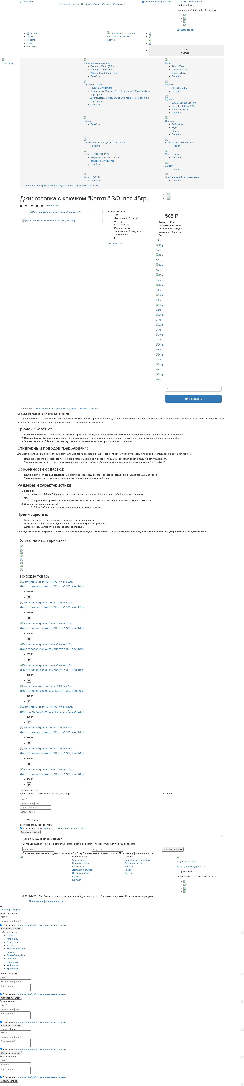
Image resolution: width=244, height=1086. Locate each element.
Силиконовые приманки (97, 63)
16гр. (159, 280)
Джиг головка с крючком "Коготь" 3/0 (79, 185)
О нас (30, 43)
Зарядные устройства (102, 160)
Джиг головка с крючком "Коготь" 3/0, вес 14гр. (52, 628)
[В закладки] (168, 194)
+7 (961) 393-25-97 (190, 1)
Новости (31, 39)
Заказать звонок (185, 29)
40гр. (159, 369)
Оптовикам (119, 4)
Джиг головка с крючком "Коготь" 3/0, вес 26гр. (52, 753)
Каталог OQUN (92, 177)
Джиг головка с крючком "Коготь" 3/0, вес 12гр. (52, 607)
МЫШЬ (169, 84)
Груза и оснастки (93, 84)
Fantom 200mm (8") (101, 69)
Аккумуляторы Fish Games (179, 142)
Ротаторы (7, 63)
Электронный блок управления (182, 177)
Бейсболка (177, 124)
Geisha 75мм (179, 73)
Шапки (175, 131)
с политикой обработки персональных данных (61, 828)
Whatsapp (5, 909)
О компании (78, 860)
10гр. (159, 250)
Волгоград (12, 942)
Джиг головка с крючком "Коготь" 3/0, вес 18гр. (52, 670)
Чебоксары (27, 1)
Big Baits (169, 99)
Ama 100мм (178, 66)
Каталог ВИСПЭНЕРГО (96, 154)
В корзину (195, 398)
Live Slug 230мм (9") (183, 106)
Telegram (16, 909)
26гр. (159, 329)
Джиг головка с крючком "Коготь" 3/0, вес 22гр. (52, 711)
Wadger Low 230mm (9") (103, 73)
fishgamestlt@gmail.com (158, 1)
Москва (11, 935)
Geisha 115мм (179, 69)
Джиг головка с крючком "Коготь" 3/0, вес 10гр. (52, 586)
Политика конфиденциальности (46, 901)
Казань (10, 945)
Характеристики (44, 408)
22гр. (159, 309)
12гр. (159, 260)
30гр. (159, 349)
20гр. (159, 300)
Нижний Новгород (16, 948)
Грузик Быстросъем (101, 87)
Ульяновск (12, 962)
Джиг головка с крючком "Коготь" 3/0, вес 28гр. (52, 774)
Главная (26, 185)
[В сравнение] (168, 198)
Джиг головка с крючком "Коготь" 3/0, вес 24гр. (52, 732)
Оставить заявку (172, 849)
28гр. (159, 339)
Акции (30, 36)
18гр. (159, 290)
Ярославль (12, 968)
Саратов (11, 958)
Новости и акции (81, 863)
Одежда (169, 121)
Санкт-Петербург (16, 955)
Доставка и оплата (69, 4)
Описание (26, 408)
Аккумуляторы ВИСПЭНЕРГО (106, 157)
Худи (174, 127)
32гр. (159, 359)
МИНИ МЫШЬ (179, 87)
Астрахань (12, 938)
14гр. (159, 270)
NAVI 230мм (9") (180, 109)
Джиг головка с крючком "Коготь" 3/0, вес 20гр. (52, 690)
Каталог (33, 33)
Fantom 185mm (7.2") (102, 66)
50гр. (159, 379)
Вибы (168, 63)
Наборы (88, 121)
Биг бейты (129, 866)
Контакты (32, 46)
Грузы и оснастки (133, 863)
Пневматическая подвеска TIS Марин (104, 142)
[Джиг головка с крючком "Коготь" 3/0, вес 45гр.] (66, 212)
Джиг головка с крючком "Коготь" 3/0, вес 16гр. (52, 649)
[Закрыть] (222, 835)
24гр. (159, 319)
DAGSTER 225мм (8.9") (184, 102)
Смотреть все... (116, 243)
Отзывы (106, 4)
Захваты (169, 165)
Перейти (95, 76)
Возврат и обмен (90, 4)
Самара (11, 952)
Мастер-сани (172, 154)
